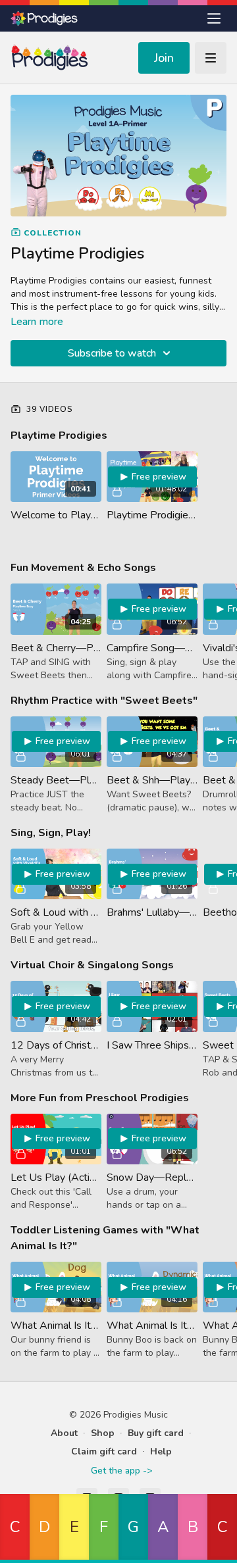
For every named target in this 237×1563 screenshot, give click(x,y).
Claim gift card (104, 1451)
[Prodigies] (45, 18)
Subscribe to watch (112, 353)
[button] (15, 1528)
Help (161, 1451)
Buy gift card (156, 1433)
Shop (103, 1433)
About (64, 1433)
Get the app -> (121, 1470)
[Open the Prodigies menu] (213, 18)
